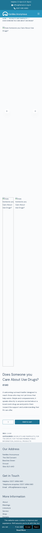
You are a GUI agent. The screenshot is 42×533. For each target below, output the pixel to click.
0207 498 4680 (22, 8)
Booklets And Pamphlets (24, 436)
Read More (21, 530)
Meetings (6, 505)
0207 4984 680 (16, 481)
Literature (7, 508)
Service (6, 511)
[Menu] (39, 14)
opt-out (11, 527)
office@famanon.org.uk (22, 5)
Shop (5, 514)
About (5, 502)
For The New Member (20, 439)
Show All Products (22, 441)
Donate (6, 517)
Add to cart (27, 422)
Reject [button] (36, 527)
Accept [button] (27, 527)
